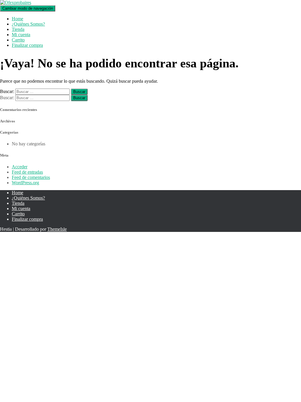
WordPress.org (25, 182)
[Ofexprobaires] (15, 2)
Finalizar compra (27, 45)
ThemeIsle (57, 229)
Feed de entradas (27, 172)
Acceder (19, 166)
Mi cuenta (21, 34)
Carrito (18, 39)
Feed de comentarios (31, 177)
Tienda (18, 29)
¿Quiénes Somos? (28, 23)
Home (17, 18)
